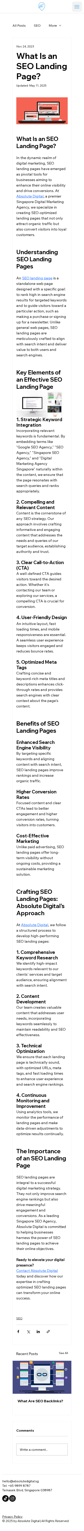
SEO (37, 25)
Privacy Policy (12, 1517)
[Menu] (77, 7)
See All (63, 1353)
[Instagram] (12, 1498)
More (53, 25)
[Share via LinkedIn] (38, 1331)
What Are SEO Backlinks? (40, 1401)
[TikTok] (5, 1498)
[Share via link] (48, 1331)
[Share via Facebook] (18, 1331)
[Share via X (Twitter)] (28, 1331)
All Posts (19, 25)
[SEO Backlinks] (42, 1377)
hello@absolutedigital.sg (20, 1481)
